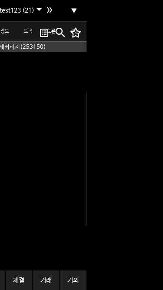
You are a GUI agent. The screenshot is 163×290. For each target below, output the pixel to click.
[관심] (44, 32)
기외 (73, 280)
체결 (18, 280)
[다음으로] (50, 11)
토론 (51, 31)
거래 (46, 280)
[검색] (59, 32)
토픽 (28, 31)
